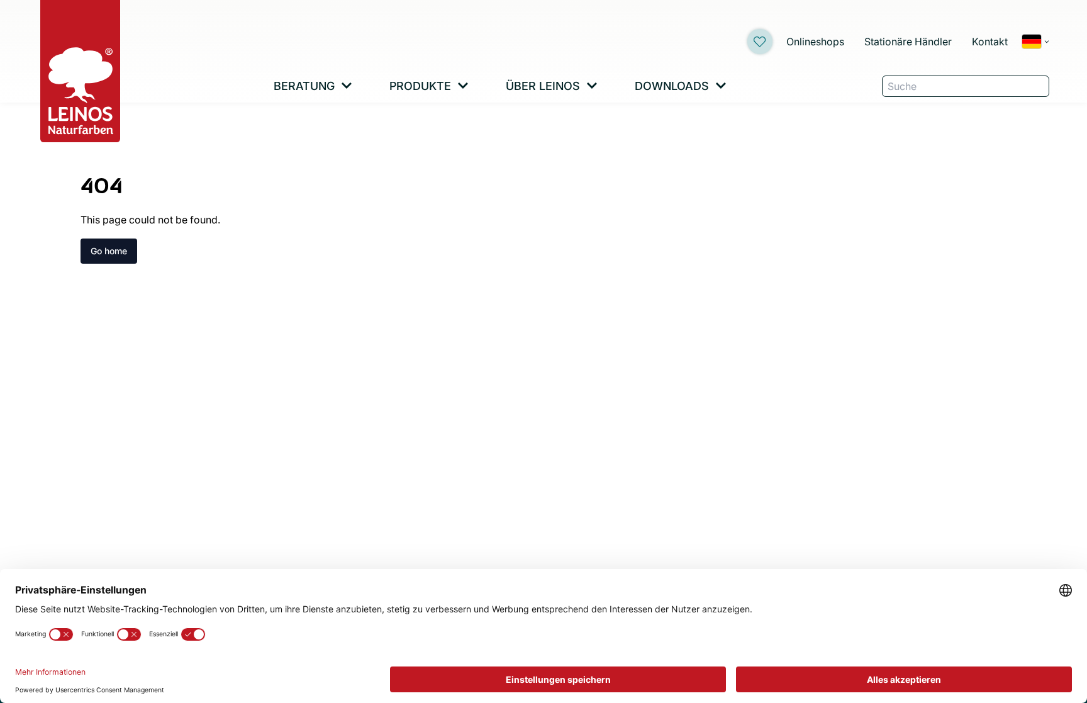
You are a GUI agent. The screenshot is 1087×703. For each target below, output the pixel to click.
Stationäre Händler (908, 41)
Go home (109, 250)
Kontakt (990, 41)
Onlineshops (815, 41)
